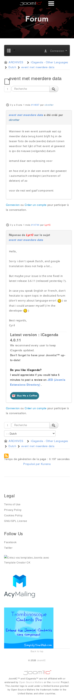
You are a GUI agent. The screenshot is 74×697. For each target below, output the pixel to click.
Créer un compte (35, 205)
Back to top (37, 651)
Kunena (46, 464)
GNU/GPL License (15, 521)
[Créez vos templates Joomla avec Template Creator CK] (28, 559)
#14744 (35, 224)
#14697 (35, 104)
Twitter (8, 548)
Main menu (37, 4)
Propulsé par (32, 464)
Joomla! (55, 682)
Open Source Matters (31, 682)
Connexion (13, 205)
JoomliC (41, 660)
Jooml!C (37, 672)
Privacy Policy (13, 510)
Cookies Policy (13, 515)
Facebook (10, 542)
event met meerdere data (26, 115)
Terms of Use (12, 504)
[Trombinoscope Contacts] (29, 627)
